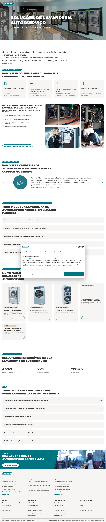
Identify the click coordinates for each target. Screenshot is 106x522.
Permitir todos (73, 274)
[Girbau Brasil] (9, 4)
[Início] (2, 42)
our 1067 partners (31, 258)
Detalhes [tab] (45, 251)
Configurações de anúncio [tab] (61, 251)
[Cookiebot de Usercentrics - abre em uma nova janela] (77, 247)
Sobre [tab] (77, 251)
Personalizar (52, 274)
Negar (32, 274)
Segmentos (7, 41)
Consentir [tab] (28, 251)
